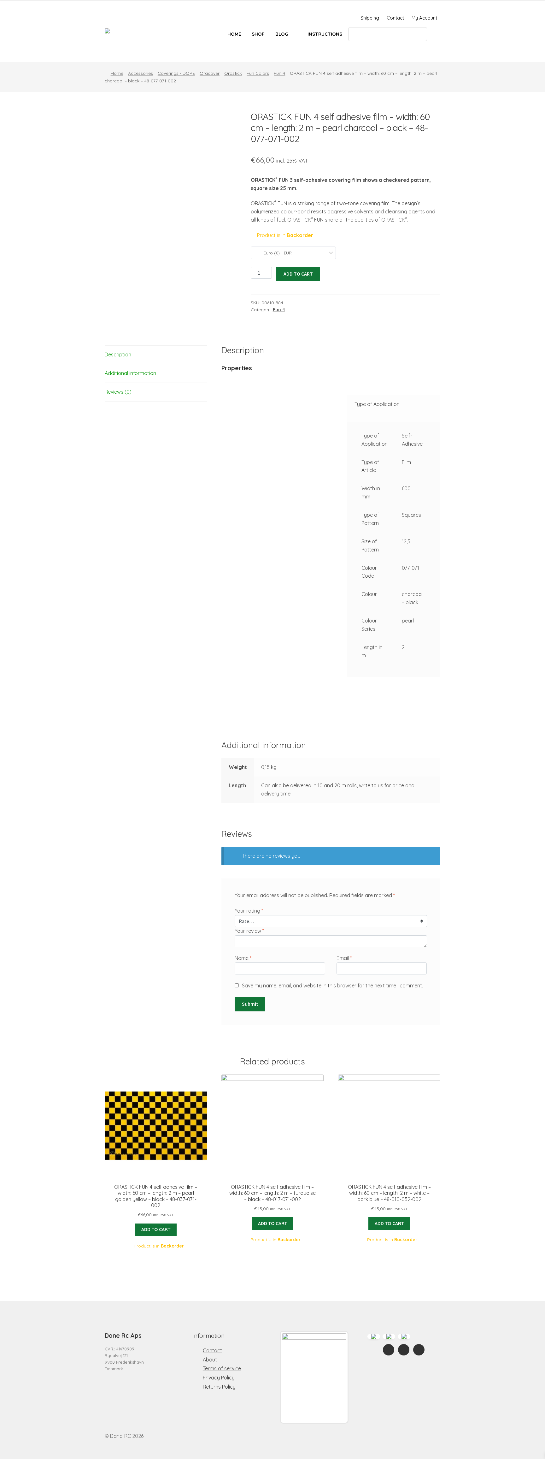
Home (234, 34)
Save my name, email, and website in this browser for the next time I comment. (332, 985)
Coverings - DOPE (176, 73)
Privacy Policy (219, 1377)
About (210, 1359)
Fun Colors (258, 73)
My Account (424, 18)
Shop (258, 34)
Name (243, 958)
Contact (395, 18)
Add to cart (298, 274)
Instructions (325, 34)
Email (344, 958)
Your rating (249, 911)
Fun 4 (279, 73)
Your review (249, 931)
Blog (281, 34)
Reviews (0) (118, 392)
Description (118, 354)
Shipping (369, 18)
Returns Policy (219, 1387)
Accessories (140, 73)
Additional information (130, 373)
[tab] (156, 355)
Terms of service (222, 1368)
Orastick (233, 73)
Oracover (210, 73)
